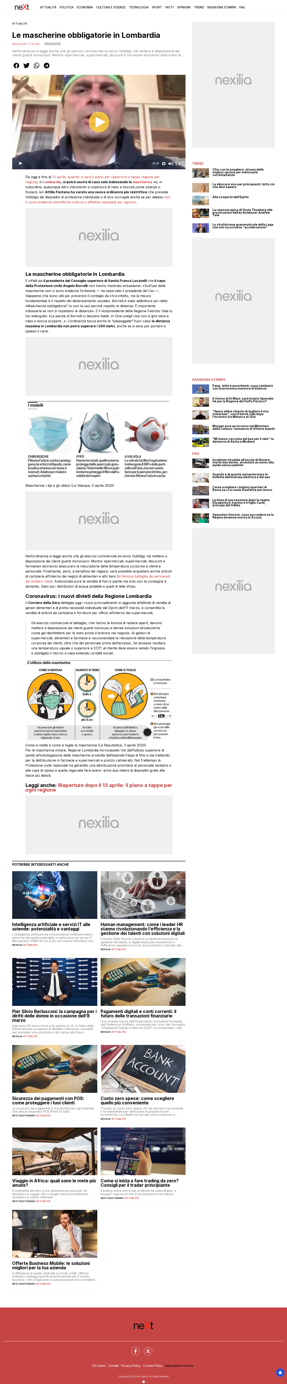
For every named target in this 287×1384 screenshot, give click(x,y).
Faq (242, 7)
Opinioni (184, 7)
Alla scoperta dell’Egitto (230, 197)
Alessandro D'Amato (26, 44)
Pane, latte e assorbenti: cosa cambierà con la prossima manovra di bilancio (242, 387)
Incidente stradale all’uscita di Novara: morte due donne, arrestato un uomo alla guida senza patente (243, 463)
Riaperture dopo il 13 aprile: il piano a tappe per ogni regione (98, 787)
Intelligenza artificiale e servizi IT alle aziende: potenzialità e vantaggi (51, 926)
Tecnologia (139, 7)
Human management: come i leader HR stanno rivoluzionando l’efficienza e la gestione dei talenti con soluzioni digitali (143, 928)
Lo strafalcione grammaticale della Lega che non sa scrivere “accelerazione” (242, 226)
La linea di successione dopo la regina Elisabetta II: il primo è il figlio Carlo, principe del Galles (241, 503)
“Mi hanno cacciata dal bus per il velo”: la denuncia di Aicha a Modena (243, 440)
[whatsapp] (36, 68)
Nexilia (17, 944)
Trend (199, 7)
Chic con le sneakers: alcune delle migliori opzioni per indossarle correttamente (238, 172)
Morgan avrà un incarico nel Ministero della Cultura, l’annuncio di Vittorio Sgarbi (243, 427)
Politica (66, 7)
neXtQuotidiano (23, 1115)
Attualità (48, 7)
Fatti (169, 7)
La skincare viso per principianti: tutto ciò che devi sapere (243, 185)
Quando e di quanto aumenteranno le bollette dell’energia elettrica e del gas (241, 475)
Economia (85, 7)
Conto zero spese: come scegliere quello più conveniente (137, 1100)
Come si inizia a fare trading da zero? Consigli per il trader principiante (140, 1183)
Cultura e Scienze (111, 7)
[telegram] (46, 68)
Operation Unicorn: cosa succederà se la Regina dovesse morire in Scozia (243, 516)
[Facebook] (133, 1348)
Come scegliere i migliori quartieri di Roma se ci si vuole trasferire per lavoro (242, 488)
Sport (157, 7)
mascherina (142, 182)
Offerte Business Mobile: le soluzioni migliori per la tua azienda (51, 1265)
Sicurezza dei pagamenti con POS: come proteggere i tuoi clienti (48, 1100)
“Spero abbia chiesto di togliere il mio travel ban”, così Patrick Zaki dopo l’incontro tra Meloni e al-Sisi (240, 414)
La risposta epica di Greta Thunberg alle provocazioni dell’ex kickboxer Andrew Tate (242, 213)
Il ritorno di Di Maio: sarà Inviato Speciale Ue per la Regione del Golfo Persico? (242, 400)
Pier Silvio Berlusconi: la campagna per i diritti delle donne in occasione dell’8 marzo (54, 1015)
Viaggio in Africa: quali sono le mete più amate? (54, 1183)
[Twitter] (145, 1348)
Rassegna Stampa (221, 7)
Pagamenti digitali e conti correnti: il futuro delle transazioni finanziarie (138, 1013)
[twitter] (26, 68)
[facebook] (16, 68)
